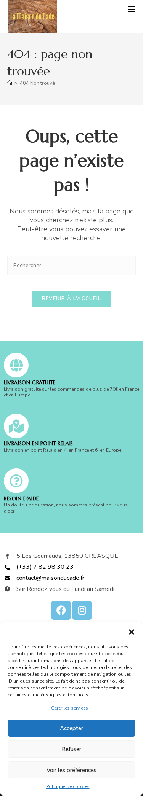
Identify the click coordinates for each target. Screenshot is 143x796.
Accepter (71, 728)
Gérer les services (69, 708)
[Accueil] (9, 83)
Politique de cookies (68, 786)
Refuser (71, 749)
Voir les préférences (71, 770)
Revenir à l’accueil (71, 298)
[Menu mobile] (131, 9)
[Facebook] (61, 610)
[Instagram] (82, 610)
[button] (131, 632)
